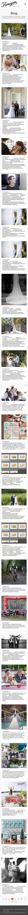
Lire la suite (6, 134)
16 (12, 901)
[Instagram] (14, 31)
